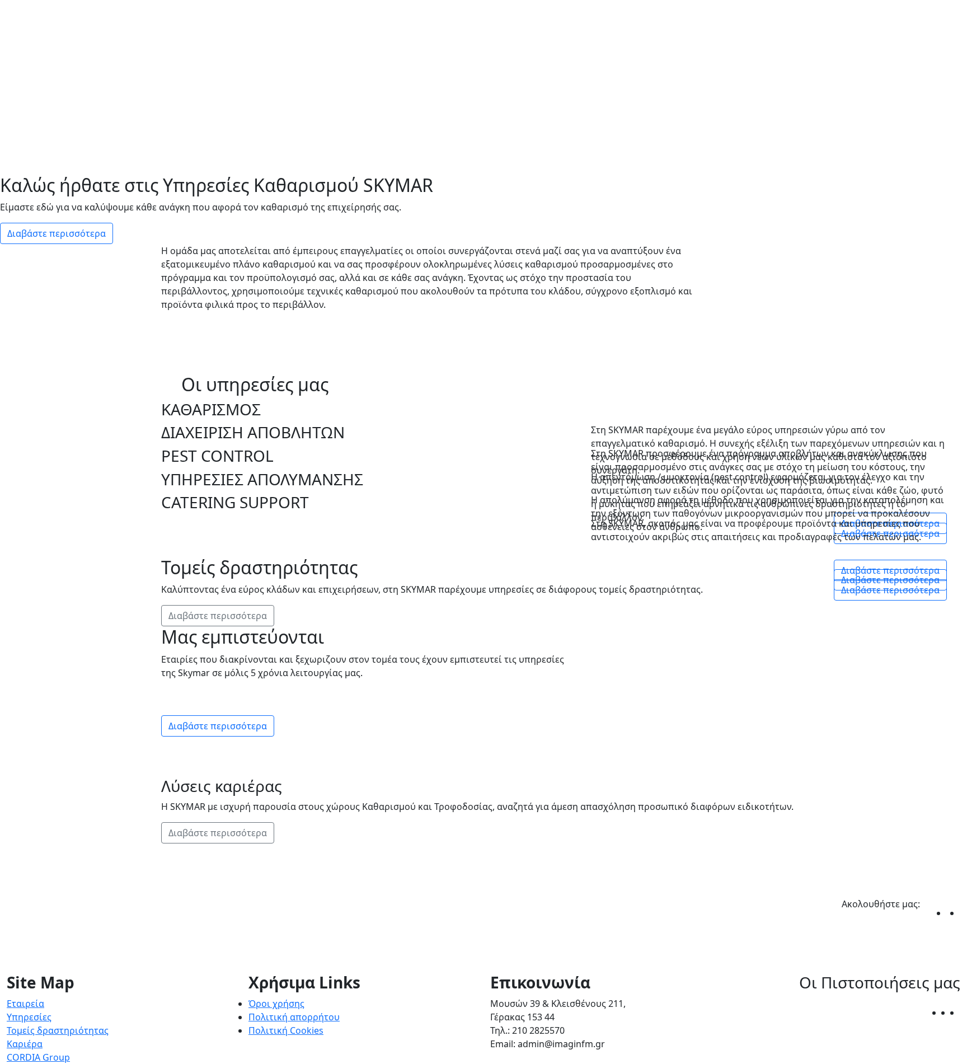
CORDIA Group (38, 1057)
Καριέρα (25, 1044)
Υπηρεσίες (29, 1017)
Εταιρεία (25, 1003)
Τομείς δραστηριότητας (58, 1030)
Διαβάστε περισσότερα (56, 233)
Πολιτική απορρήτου (294, 1017)
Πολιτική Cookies (285, 1030)
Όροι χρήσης (276, 1003)
